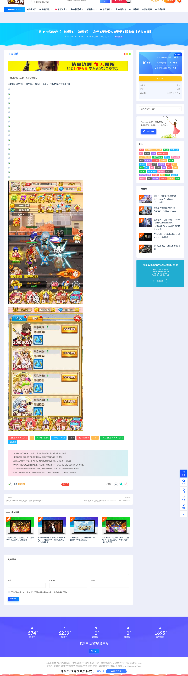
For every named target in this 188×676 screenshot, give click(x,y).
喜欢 (65, 484)
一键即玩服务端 (157, 157)
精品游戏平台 (15, 9)
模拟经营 (169, 171)
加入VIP (94, 651)
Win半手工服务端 (43, 438)
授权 (146, 167)
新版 (164, 167)
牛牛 (167, 175)
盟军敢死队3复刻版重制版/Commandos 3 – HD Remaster (107, 501)
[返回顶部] (183, 514)
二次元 (95, 438)
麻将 (177, 178)
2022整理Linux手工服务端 (153, 150)
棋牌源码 (161, 171)
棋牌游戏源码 (152, 171)
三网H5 (71, 438)
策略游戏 (142, 178)
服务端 (175, 167)
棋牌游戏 (142, 171)
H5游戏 (147, 153)
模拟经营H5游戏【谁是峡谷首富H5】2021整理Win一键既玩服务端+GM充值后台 (51, 540)
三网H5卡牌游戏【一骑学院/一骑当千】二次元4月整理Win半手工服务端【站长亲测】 (48, 472)
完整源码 (161, 164)
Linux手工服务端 (162, 153)
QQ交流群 (150, 131)
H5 (32, 438)
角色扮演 (163, 178)
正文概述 (13, 54)
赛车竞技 (171, 178)
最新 (169, 167)
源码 (162, 175)
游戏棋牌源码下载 (145, 175)
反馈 (183, 492)
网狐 (149, 178)
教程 (152, 167)
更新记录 (148, 9)
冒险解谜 (155, 160)
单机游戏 (142, 164)
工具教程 (135, 9)
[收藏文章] (116, 484)
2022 (141, 150)
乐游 (141, 160)
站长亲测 (13, 442)
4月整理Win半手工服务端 (18, 438)
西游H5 (155, 178)
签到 (183, 475)
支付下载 (160, 78)
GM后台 (166, 150)
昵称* (10, 581)
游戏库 (15, 472)
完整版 (168, 164)
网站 (93, 581)
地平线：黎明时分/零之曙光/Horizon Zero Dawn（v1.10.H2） (165, 199)
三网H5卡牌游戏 (15, 84)
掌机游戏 (90, 9)
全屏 (183, 500)
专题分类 (121, 9)
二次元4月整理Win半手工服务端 (56, 84)
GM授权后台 (174, 150)
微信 (174, 164)
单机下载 (45, 9)
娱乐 (154, 164)
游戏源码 (106, 9)
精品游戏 (61, 9)
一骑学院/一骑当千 (32, 84)
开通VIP (98, 671)
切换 (183, 508)
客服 (183, 484)
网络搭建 (161, 9)
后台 (149, 164)
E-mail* (52, 581)
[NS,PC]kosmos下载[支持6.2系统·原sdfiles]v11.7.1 (26, 501)
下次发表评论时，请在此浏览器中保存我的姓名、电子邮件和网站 (39, 592)
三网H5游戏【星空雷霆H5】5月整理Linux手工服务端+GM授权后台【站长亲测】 (115, 540)
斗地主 (158, 167)
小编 (15, 484)
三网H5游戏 (175, 157)
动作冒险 (163, 160)
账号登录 (117, 671)
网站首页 (32, 9)
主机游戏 (77, 9)
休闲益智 (148, 160)
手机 (141, 167)
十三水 (171, 160)
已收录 (119, 37)
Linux (153, 153)
